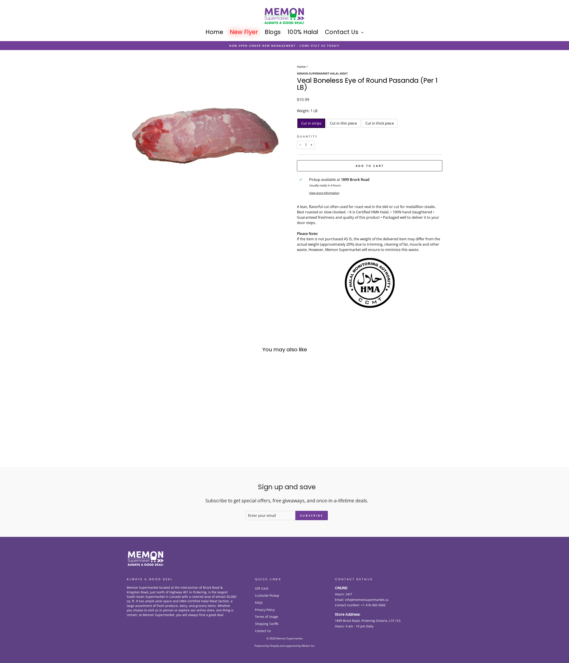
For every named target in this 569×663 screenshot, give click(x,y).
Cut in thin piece (343, 123)
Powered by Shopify (266, 646)
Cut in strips (311, 123)
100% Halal (303, 32)
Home (214, 32)
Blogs (273, 32)
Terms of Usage (266, 616)
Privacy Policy (265, 610)
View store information (324, 193)
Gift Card (261, 588)
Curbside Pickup (267, 595)
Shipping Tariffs (266, 624)
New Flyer (244, 32)
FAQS (259, 602)
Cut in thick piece (379, 123)
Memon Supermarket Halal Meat (322, 73)
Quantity (307, 136)
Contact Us (342, 32)
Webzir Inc (308, 646)
